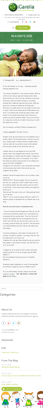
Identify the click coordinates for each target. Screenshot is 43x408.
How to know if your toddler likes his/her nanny (21, 375)
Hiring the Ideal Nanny (11, 367)
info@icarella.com (34, 15)
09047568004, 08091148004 (14, 15)
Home (12, 40)
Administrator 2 (25, 80)
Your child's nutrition (10, 384)
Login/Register (14, 22)
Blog (18, 40)
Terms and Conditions (10, 353)
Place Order (22, 28)
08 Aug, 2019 (9, 80)
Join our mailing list (13, 389)
